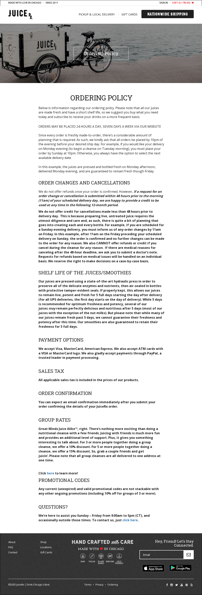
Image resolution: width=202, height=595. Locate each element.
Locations (46, 547)
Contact (12, 552)
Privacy (99, 584)
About (11, 542)
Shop (43, 542)
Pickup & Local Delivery (97, 14)
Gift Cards (129, 14)
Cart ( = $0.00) (181, 2)
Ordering (113, 584)
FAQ (10, 547)
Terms (87, 584)
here (50, 473)
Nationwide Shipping (167, 14)
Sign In (163, 2)
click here (130, 520)
